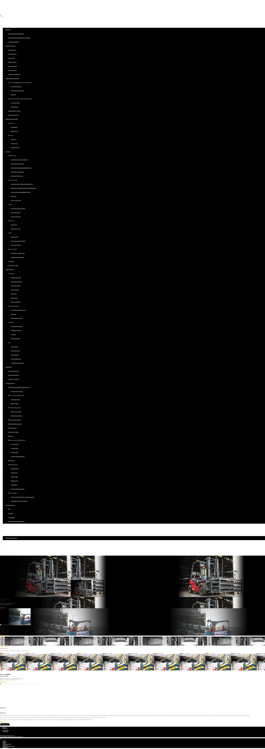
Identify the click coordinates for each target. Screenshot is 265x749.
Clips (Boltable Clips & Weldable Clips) (16, 521)
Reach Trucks (14, 224)
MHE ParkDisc (11, 460)
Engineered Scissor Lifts (13, 371)
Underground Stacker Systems (17, 489)
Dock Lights (13, 314)
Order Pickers (11, 261)
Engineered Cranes (12, 54)
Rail (9, 509)
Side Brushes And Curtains (17, 318)
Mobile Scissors (14, 131)
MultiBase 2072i (14, 480)
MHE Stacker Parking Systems (14, 424)
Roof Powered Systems (16, 86)
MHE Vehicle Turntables (13, 432)
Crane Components (12, 70)
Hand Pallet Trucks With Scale (17, 172)
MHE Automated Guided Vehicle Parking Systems (19, 387)
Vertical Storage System (13, 42)
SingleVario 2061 (14, 468)
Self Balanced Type (15, 147)
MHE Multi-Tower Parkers (16, 415)
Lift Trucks (8, 151)
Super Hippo (13, 196)
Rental (4, 525)
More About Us (3, 721)
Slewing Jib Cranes (12, 62)
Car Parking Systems (10, 383)
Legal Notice (5, 731)
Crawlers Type (14, 143)
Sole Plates (10, 513)
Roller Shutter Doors (15, 350)
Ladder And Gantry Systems (14, 111)
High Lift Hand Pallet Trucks (17, 176)
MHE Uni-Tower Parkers (16, 411)
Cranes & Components (10, 46)
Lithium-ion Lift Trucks (16, 200)
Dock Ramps (13, 294)
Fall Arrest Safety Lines (13, 115)
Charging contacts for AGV (17, 391)
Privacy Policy (6, 730)
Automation (8, 29)
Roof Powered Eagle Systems (17, 90)
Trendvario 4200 (14, 448)
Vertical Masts (14, 127)
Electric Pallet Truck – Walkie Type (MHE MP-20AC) (22, 184)
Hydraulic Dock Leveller (16, 277)
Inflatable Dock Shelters (16, 330)
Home (4, 21)
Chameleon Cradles (15, 102)
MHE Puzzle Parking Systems (14, 420)
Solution (2, 637)
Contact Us (5, 542)
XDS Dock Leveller (15, 289)
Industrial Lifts (9, 367)
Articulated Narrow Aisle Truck (17, 257)
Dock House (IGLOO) (15, 338)
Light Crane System (12, 66)
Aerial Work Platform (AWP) (12, 119)
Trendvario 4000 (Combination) (18, 456)
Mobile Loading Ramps (16, 302)
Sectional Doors (14, 346)
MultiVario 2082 (14, 476)
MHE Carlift (10, 436)
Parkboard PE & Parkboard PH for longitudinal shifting (22, 497)
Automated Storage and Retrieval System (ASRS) (19, 37)
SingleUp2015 (14, 485)
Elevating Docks (14, 298)
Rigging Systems (14, 107)
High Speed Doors (15, 354)
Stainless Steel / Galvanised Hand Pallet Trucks (21, 168)
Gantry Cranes (11, 58)
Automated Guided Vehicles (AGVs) (16, 33)
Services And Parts (7, 529)
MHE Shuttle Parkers (15, 399)
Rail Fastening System (10, 505)
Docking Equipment (10, 269)
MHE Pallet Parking (12, 428)
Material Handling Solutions (11, 538)
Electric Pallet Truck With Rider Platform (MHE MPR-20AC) (23, 188)
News (1, 654)
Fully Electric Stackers (15, 212)
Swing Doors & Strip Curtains (17, 363)
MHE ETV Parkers (15, 403)
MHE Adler (13, 94)
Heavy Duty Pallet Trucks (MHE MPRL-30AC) (20, 192)
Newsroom (5, 534)
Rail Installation (11, 517)
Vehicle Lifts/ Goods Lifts (13, 379)
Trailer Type (13, 139)
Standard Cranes (12, 50)
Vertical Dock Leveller (15, 285)
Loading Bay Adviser (4, 646)
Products (5, 25)
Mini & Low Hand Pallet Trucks (17, 163)
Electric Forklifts (14, 237)
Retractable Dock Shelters (16, 326)
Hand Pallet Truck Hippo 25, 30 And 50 (19, 159)
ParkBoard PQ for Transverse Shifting (19, 501)
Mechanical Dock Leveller (16, 281)
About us (5, 727)
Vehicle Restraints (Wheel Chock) (18, 310)
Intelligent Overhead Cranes (14, 74)
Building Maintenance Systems (12, 78)
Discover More (3, 681)
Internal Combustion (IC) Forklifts (18, 241)
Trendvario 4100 (14, 444)
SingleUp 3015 (14, 472)
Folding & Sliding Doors (16, 359)
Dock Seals (13, 334)
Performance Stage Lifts (13, 375)
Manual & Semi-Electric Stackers (18, 208)
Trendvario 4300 (14, 452)
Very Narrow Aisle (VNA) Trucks (18, 253)
